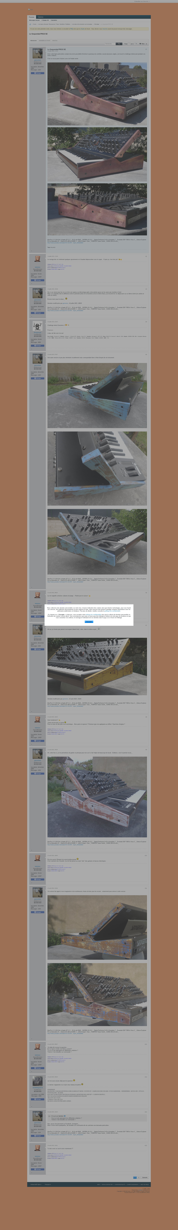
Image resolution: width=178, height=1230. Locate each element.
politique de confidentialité (112, 611)
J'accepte (89, 621)
